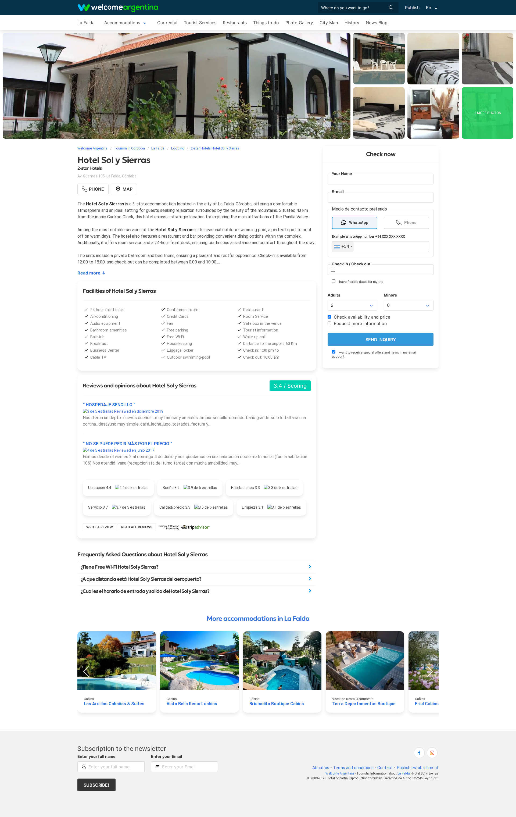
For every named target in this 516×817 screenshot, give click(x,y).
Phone (410, 222)
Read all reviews (136, 527)
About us (320, 767)
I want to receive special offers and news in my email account (374, 354)
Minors (390, 295)
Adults (334, 295)
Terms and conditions (353, 767)
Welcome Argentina (339, 773)
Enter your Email (166, 756)
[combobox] (343, 247)
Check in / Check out (351, 264)
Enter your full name (96, 756)
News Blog (377, 22)
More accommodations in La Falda (258, 619)
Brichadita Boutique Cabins (276, 703)
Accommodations (122, 22)
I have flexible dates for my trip (360, 282)
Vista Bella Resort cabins (192, 703)
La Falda (86, 22)
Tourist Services (200, 22)
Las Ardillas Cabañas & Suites (114, 703)
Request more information (359, 323)
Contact (385, 767)
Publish (412, 7)
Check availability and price (361, 317)
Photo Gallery (299, 22)
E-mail (338, 192)
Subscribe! (96, 785)
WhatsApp (358, 222)
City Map (329, 22)
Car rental (167, 22)
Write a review (99, 527)
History (352, 22)
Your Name (342, 173)
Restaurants (235, 22)
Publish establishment (418, 767)
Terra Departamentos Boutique (364, 703)
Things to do (266, 22)
